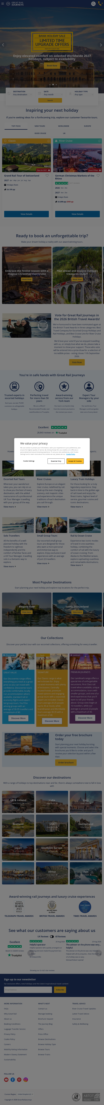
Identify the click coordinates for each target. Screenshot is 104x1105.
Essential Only (56, 461)
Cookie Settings (28, 461)
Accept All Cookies (75, 461)
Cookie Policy (70, 454)
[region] (52, 454)
